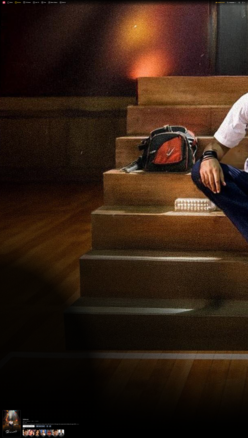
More (78, 424)
